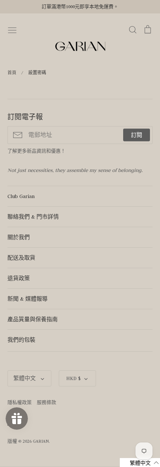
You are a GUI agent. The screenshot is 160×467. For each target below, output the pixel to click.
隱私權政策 (19, 402)
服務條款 (46, 402)
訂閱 (136, 135)
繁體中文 (25, 378)
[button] (140, 462)
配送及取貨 (21, 257)
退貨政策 (18, 278)
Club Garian (21, 196)
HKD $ (73, 378)
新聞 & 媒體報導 (27, 298)
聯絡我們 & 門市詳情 (33, 216)
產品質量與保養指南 (32, 319)
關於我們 (18, 237)
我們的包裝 (21, 339)
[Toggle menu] (12, 29)
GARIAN (41, 441)
